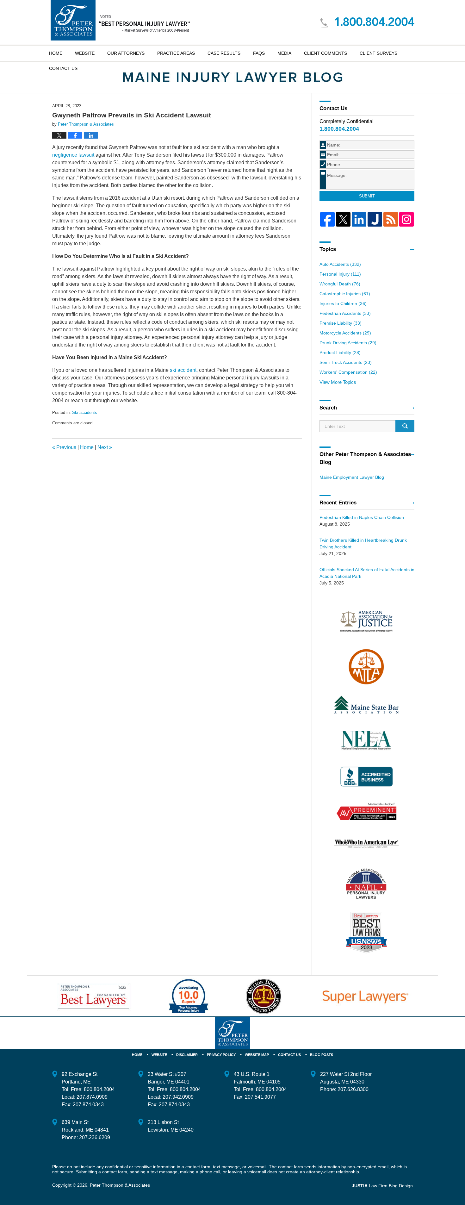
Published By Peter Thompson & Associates (367, 21)
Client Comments (325, 53)
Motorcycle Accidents (345, 332)
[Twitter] (343, 219)
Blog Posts (321, 1055)
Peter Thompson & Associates (120, 1185)
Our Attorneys (126, 53)
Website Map (257, 1055)
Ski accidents (84, 412)
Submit (367, 196)
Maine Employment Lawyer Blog (351, 477)
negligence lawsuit (73, 155)
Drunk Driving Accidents (347, 342)
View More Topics (337, 382)
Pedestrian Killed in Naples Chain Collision (361, 517)
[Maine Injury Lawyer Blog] (232, 77)
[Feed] (391, 219)
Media (284, 53)
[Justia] (375, 219)
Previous (64, 447)
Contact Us (289, 1055)
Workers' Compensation (348, 372)
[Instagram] (406, 219)
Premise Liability (340, 323)
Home (55, 53)
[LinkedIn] (359, 219)
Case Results (224, 53)
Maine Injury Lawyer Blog (120, 20)
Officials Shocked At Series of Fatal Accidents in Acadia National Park (366, 573)
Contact (63, 68)
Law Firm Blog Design (382, 1185)
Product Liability (340, 352)
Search (404, 426)
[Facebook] (327, 219)
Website (85, 53)
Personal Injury (340, 274)
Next (104, 447)
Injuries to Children (343, 303)
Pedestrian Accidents (345, 313)
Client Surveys (378, 53)
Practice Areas (176, 53)
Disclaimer (187, 1055)
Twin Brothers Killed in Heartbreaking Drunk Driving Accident (363, 543)
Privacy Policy (221, 1055)
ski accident (183, 370)
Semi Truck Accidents (345, 362)
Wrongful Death (339, 283)
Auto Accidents (340, 264)
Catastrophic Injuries (344, 293)
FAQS (259, 53)
